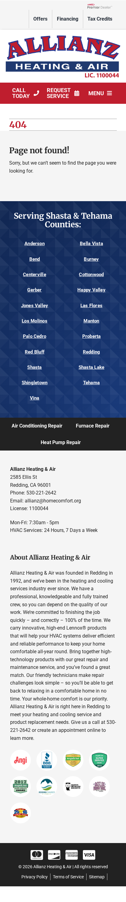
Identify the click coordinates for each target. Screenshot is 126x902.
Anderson (34, 243)
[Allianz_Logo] (63, 35)
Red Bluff (34, 352)
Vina (34, 398)
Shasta (34, 367)
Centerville (34, 274)
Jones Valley (34, 305)
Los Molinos (34, 321)
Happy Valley (91, 290)
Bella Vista (91, 243)
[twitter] (25, 544)
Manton (91, 321)
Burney (91, 259)
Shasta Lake (92, 367)
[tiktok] (49, 544)
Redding (91, 352)
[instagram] (37, 544)
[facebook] (13, 544)
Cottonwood (91, 274)
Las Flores (91, 305)
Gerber (34, 290)
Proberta (91, 336)
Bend (34, 259)
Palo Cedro (34, 336)
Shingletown (35, 382)
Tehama (91, 382)
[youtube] (61, 544)
